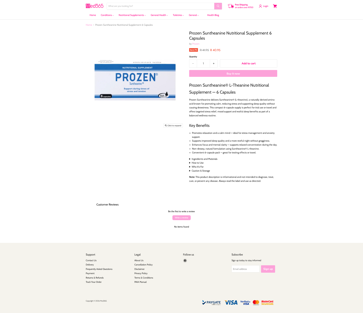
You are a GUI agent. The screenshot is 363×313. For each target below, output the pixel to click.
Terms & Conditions (143, 277)
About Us (138, 260)
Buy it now (233, 74)
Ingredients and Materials (204, 158)
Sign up (268, 269)
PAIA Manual (140, 282)
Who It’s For (197, 166)
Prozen (196, 43)
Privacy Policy (140, 273)
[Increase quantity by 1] (214, 63)
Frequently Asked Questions (99, 269)
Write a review (181, 217)
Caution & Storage (201, 170)
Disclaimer (139, 269)
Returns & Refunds (95, 277)
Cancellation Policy (143, 264)
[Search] (218, 6)
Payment (90, 273)
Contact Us (91, 260)
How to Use (198, 162)
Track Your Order (94, 282)
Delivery (90, 264)
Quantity (193, 57)
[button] (264, 6)
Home (89, 25)
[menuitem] (91, 15)
